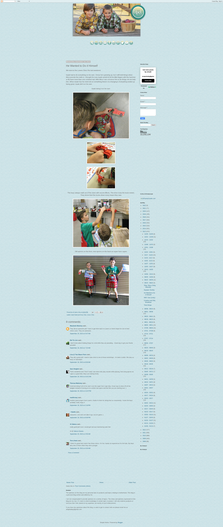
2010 (144, 435)
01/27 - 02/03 (148, 417)
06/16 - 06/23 (148, 350)
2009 (144, 438)
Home (101, 482)
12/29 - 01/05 (148, 234)
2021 (144, 208)
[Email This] (96, 312)
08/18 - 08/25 (148, 319)
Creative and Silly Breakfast (149, 301)
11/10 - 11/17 (148, 258)
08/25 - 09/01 (148, 316)
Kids (85, 315)
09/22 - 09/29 (148, 280)
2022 (144, 205)
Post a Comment (73, 453)
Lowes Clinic (90, 315)
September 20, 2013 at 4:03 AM (80, 448)
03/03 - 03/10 (148, 403)
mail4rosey (74, 397)
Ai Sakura (73, 424)
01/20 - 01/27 (148, 420)
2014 (144, 228)
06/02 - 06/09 (148, 358)
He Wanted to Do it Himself (149, 293)
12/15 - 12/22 (148, 240)
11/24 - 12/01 (148, 252)
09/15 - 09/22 (148, 283)
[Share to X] (99, 312)
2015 (144, 226)
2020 (144, 211)
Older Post (132, 482)
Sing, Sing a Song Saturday (149, 286)
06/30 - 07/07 (148, 343)
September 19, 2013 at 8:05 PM (80, 417)
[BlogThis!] (97, 312)
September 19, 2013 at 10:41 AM (80, 376)
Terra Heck (73, 440)
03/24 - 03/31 (148, 392)
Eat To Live (74, 340)
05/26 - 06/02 (148, 361)
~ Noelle (73, 412)
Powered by (144, 87)
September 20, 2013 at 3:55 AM (80, 434)
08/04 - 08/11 (148, 325)
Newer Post (70, 482)
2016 (144, 223)
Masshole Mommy (76, 326)
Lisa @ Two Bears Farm (78, 354)
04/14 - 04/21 (148, 382)
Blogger (120, 522)
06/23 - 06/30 (148, 348)
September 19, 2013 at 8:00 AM (80, 362)
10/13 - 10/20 (148, 269)
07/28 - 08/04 (148, 328)
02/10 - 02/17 (148, 412)
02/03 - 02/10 (148, 414)
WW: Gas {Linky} (149, 297)
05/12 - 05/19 (148, 369)
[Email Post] (92, 312)
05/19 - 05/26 (148, 364)
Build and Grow (78, 315)
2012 (144, 430)
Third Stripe (147, 305)
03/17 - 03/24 (148, 395)
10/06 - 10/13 (148, 274)
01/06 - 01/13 (148, 426)
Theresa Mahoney (76, 383)
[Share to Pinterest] (102, 312)
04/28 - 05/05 (148, 374)
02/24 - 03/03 (148, 406)
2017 (144, 220)
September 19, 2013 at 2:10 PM (80, 405)
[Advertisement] (101, 468)
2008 (144, 441)
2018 (144, 217)
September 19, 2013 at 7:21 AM (80, 348)
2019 (144, 214)
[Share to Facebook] (100, 312)
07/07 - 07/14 (148, 338)
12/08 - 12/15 (148, 244)
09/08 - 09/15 (148, 309)
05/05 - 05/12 (148, 371)
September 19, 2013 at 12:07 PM (80, 391)
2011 (144, 433)
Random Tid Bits (149, 290)
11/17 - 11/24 (148, 255)
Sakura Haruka (78, 431)
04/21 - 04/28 (148, 379)
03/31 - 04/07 (148, 388)
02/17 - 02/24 (148, 409)
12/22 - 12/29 (148, 237)
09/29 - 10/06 (148, 277)
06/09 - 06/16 (148, 355)
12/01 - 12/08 (148, 247)
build (72, 315)
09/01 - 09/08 (148, 312)
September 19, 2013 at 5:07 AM (80, 333)
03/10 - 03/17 (148, 398)
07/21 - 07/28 (148, 331)
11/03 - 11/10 (148, 261)
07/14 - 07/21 (148, 334)
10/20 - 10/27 (148, 266)
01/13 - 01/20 (148, 423)
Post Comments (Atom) (82, 486)
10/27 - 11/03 (148, 263)
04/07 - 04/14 (148, 385)
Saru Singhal (74, 369)
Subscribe (148, 80)
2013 (144, 231)
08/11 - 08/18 (148, 322)
